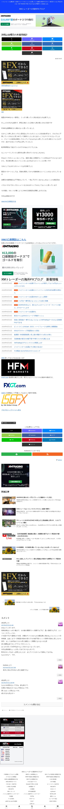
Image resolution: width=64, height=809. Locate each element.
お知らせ (32, 803)
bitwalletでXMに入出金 (32, 784)
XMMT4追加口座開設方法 (32, 776)
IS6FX (3, 393)
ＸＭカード (53, 789)
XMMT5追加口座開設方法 (53, 776)
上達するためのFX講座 (11, 801)
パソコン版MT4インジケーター (11, 794)
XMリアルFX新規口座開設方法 (53, 774)
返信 (60, 660)
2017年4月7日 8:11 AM (7, 625)
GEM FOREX (52, 801)
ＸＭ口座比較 (52, 779)
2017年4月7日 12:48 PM (7, 682)
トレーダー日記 (53, 798)
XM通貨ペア (32, 786)
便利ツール (53, 796)
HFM (3, 358)
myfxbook (52, 791)
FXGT (32, 801)
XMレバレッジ (11, 791)
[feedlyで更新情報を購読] (16, 454)
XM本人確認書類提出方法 (11, 779)
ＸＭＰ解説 (53, 781)
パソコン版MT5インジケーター (32, 794)
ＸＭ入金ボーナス (32, 781)
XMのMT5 (11, 789)
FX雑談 (11, 796)
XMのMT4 (53, 786)
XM (2, 112)
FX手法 (32, 796)
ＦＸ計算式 (11, 798)
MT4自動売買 (32, 791)
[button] (59, 447)
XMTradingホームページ (9, 85)
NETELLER (53, 794)
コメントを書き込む (32, 704)
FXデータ (32, 798)
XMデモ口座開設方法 (32, 779)
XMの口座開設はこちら (13, 239)
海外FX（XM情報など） (32, 774)
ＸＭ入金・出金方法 (11, 784)
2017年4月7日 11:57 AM (9, 667)
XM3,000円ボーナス (11, 781)
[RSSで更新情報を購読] (47, 454)
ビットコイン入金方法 (53, 784)
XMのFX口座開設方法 (8, 201)
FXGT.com (4, 377)
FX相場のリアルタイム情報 (9, 422)
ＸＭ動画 (32, 789)
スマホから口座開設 (11, 776)
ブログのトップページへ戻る (11, 410)
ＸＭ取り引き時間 (11, 786)
